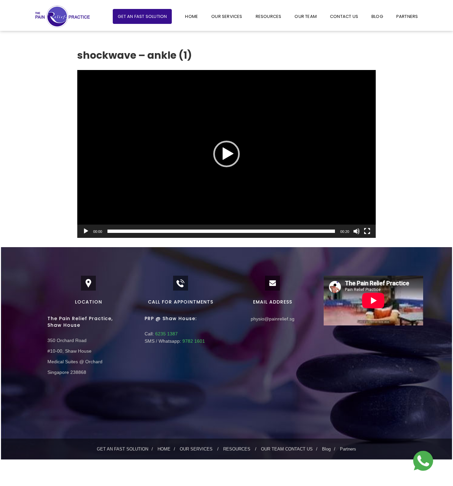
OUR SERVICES (226, 16)
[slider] (221, 231)
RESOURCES (269, 16)
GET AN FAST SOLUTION (142, 16)
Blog (377, 16)
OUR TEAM (305, 16)
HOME (191, 16)
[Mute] (356, 231)
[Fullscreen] (367, 231)
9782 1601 (193, 341)
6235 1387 (166, 333)
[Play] (86, 231)
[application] (226, 154)
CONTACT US (344, 16)
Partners (407, 16)
